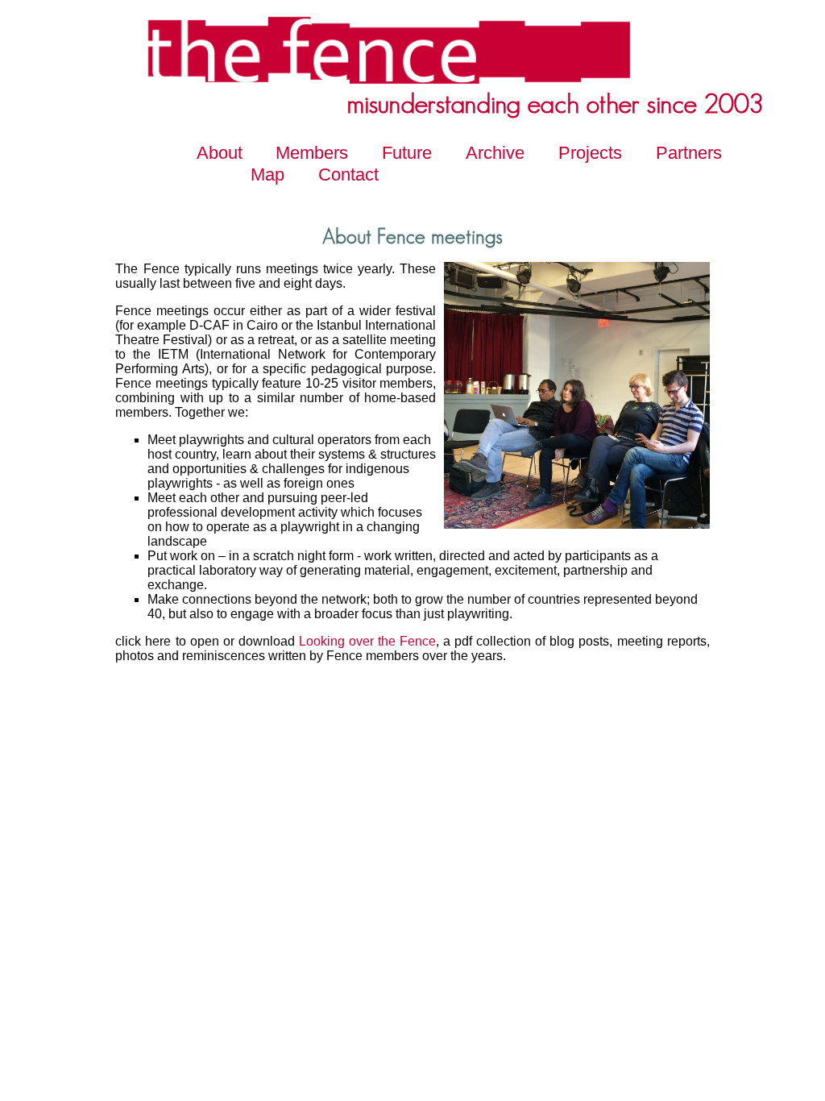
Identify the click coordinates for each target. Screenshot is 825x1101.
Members (312, 153)
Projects (590, 153)
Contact (348, 174)
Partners (689, 153)
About (220, 153)
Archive (495, 153)
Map (267, 174)
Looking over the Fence (367, 641)
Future (407, 153)
